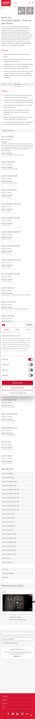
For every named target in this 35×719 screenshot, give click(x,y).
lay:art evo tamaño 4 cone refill (10, 493)
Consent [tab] (6, 329)
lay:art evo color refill (7, 522)
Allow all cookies (17, 383)
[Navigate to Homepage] (10, 3)
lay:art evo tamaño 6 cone (9, 546)
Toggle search (29, 3)
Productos (5, 696)
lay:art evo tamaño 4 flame (9, 534)
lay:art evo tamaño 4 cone (9, 538)
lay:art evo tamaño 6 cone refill (10, 501)
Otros (3, 707)
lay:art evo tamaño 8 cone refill (10, 510)
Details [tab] (17, 329)
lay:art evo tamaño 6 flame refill (10, 497)
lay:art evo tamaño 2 (7, 530)
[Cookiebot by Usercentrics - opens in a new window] (25, 325)
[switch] (30, 364)
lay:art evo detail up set (8, 518)
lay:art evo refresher (7, 473)
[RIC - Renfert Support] (31, 715)
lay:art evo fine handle (8, 477)
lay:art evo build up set (8, 514)
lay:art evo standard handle (9, 481)
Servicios (4, 700)
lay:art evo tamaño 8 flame (9, 550)
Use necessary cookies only (17, 393)
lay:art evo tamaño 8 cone (9, 554)
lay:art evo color (6, 558)
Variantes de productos (7, 84)
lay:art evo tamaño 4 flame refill (10, 489)
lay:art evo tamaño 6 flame (9, 542)
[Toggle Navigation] (33, 3)
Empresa (4, 703)
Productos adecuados (8, 573)
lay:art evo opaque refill (8, 526)
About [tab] (29, 329)
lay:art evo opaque (7, 562)
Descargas (5, 577)
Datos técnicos (17, 84)
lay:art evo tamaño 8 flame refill (10, 506)
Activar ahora (17, 656)
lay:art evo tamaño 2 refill (9, 485)
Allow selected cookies (17, 388)
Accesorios (25, 84)
